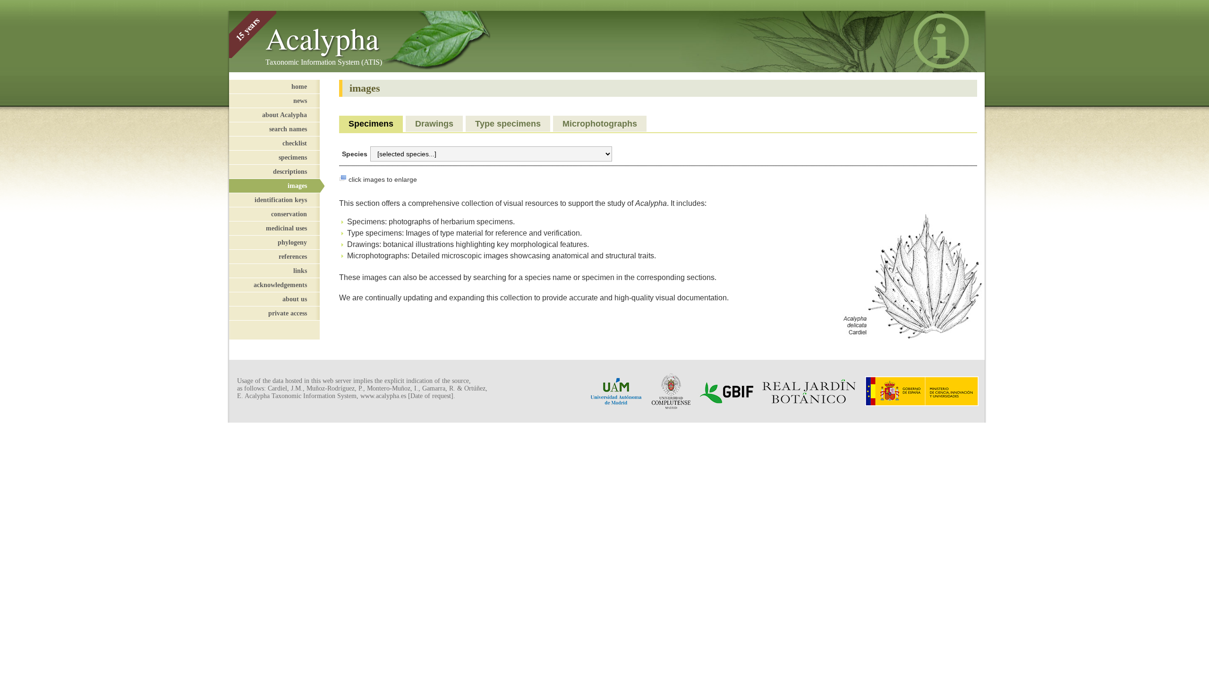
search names (288, 129)
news (300, 100)
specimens (293, 157)
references (293, 256)
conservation (289, 214)
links (300, 270)
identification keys (281, 200)
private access (287, 313)
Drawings (434, 123)
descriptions (290, 171)
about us (294, 299)
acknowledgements (280, 285)
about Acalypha (284, 115)
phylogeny (292, 242)
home (299, 86)
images (297, 185)
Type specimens (508, 123)
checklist (294, 143)
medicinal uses (286, 228)
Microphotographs (599, 123)
